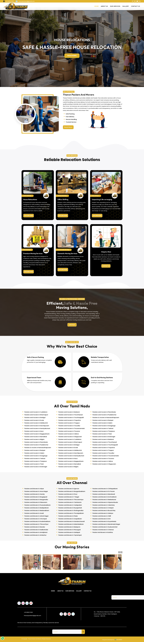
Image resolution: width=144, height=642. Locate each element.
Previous (119, 552)
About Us (60, 591)
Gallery (79, 591)
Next (121, 552)
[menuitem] (9, 1)
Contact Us (87, 591)
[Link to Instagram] (135, 1)
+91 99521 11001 (28, 612)
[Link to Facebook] (132, 1)
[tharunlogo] (15, 6)
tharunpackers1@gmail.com (32, 615)
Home (53, 591)
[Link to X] (140, 1)
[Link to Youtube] (137, 1)
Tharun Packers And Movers (34, 638)
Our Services (69, 591)
